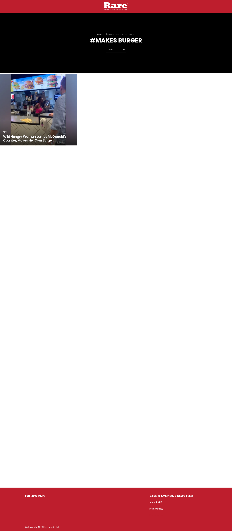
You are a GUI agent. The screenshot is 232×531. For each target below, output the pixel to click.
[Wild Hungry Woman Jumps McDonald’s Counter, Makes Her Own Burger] (38, 109)
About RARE (155, 502)
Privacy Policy (156, 508)
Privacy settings (157, 515)
